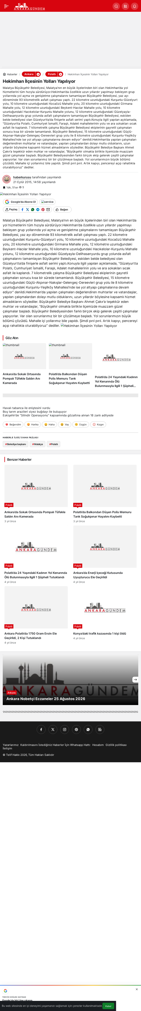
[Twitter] (52, 729)
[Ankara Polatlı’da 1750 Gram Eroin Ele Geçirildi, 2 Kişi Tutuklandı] (36, 615)
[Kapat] (136, 989)
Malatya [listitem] (37, 444)
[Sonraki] (135, 680)
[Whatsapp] (88, 729)
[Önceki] (6, 680)
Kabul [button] (108, 1006)
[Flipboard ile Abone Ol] (47, 202)
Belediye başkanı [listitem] (15, 444)
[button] (125, 6)
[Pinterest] (76, 729)
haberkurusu (22, 177)
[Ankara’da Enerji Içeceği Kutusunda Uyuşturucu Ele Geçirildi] (105, 554)
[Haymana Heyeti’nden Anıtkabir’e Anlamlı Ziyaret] (70, 679)
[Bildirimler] (134, 6)
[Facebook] (41, 729)
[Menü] (6, 6)
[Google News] (99, 729)
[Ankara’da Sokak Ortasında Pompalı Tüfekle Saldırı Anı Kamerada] (24, 365)
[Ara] (116, 6)
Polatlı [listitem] (53, 444)
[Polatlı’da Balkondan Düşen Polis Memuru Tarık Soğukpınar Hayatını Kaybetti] (70, 365)
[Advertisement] (70, 41)
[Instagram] (64, 729)
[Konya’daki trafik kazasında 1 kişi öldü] (105, 615)
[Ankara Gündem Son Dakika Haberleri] (29, 6)
